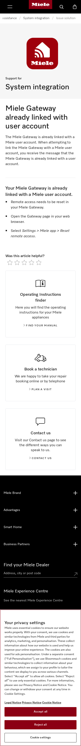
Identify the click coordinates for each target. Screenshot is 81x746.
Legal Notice (12, 702)
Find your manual (41, 325)
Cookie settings (40, 737)
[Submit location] (75, 574)
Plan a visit (42, 389)
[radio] (10, 262)
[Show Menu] (10, 6)
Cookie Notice (51, 702)
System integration (36, 18)
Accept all (40, 711)
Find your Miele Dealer (26, 565)
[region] (40, 677)
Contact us (42, 458)
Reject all (40, 724)
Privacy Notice (31, 702)
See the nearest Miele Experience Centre (33, 600)
